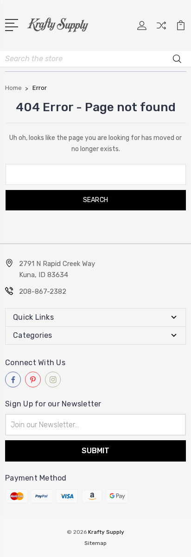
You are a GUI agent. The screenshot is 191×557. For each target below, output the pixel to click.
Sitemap (95, 543)
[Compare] (161, 28)
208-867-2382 (42, 291)
